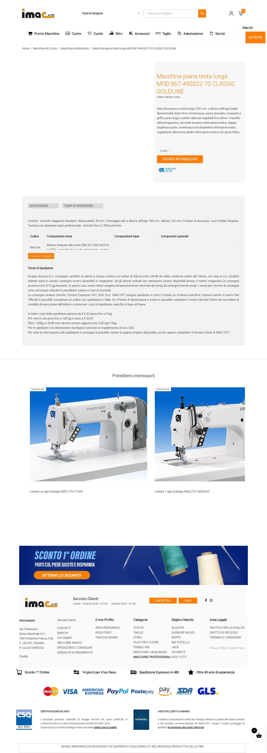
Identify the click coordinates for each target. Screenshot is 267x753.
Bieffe (176, 637)
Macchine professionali (75, 48)
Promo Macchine (46, 34)
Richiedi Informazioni (180, 159)
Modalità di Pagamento (75, 652)
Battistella (180, 642)
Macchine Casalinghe (150, 652)
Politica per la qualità (227, 627)
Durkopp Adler (183, 632)
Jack (175, 647)
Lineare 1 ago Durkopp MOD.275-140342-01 (182, 491)
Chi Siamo (64, 638)
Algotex (178, 627)
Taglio (166, 34)
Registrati (103, 632)
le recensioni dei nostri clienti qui (186, 727)
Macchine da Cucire (45, 48)
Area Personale (107, 627)
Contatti (64, 628)
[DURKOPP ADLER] (186, 170)
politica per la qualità (105, 727)
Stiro (119, 34)
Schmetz (178, 652)
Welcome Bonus (69, 643)
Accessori (142, 34)
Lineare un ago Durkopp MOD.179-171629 (56, 491)
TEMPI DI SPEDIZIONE (78, 206)
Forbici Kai (141, 647)
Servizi (220, 34)
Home (25, 48)
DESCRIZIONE (39, 206)
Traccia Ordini (106, 637)
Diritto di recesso (224, 632)
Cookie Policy (236, 648)
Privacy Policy (218, 648)
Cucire (76, 34)
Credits (23, 656)
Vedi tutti (179, 657)
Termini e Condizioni (225, 637)
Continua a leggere (41, 256)
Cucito (98, 34)
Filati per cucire (146, 642)
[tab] (43, 205)
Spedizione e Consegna (74, 647)
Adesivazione (193, 34)
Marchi (62, 633)
